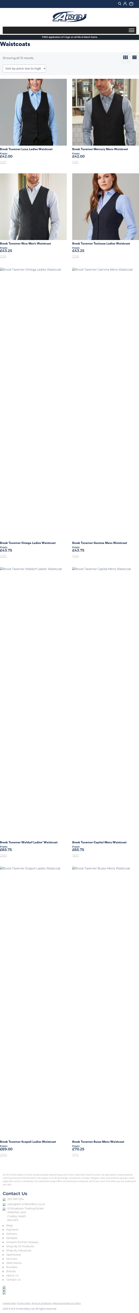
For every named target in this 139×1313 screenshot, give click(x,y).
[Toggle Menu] (131, 30)
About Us (12, 1275)
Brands (11, 1271)
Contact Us (13, 1280)
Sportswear (13, 1255)
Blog (9, 1225)
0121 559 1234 (15, 1199)
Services (11, 1259)
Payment (12, 1230)
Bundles (11, 1267)
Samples (12, 1238)
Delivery (11, 1234)
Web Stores (14, 1263)
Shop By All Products (20, 1246)
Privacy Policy (24, 1303)
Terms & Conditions (42, 1303)
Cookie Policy (9, 1303)
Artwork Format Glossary (22, 1242)
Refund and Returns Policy (67, 1303)
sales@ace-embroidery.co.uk (26, 1204)
